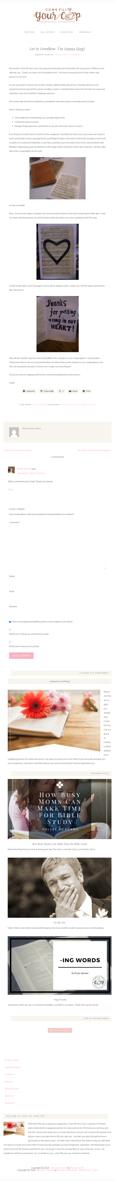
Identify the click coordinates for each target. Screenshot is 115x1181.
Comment (14, 522)
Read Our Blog (12, 1060)
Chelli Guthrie (67, 405)
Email (11, 591)
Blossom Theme (45, 1170)
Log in (95, 1170)
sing (93, 405)
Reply (10, 489)
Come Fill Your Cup (57, 16)
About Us (9, 1096)
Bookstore (10, 1103)
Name (12, 576)
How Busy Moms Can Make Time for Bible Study (59, 844)
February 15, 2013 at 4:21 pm (31, 473)
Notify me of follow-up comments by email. (29, 634)
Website (13, 606)
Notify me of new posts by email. (24, 646)
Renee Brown (24, 468)
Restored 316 (77, 1167)
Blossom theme (59, 1167)
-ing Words (59, 1000)
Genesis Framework (67, 1170)
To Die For (59, 923)
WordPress (84, 1170)
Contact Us (10, 1074)
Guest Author (60, 55)
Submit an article (12, 1067)
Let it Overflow (39, 405)
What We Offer (12, 1088)
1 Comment (75, 55)
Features (9, 1081)
